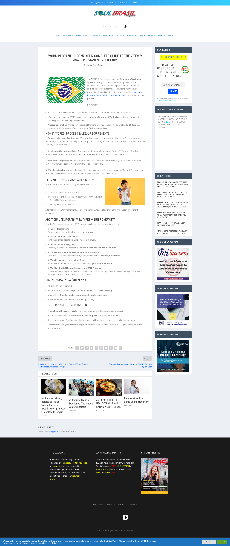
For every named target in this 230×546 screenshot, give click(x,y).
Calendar (133, 3)
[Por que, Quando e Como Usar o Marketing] (137, 386)
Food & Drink (107, 36)
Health (141, 36)
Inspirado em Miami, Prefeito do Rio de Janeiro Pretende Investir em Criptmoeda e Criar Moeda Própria (53, 405)
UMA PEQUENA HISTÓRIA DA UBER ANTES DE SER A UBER (171, 224)
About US (110, 3)
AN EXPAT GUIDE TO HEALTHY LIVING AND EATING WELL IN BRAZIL (108, 403)
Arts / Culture (67, 36)
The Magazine (95, 3)
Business (88, 65)
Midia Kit (122, 3)
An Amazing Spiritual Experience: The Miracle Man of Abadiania (81, 403)
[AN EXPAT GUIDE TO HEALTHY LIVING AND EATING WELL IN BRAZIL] (109, 387)
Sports (160, 36)
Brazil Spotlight (100, 65)
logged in (54, 431)
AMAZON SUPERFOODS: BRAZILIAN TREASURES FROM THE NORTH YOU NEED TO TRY (171, 215)
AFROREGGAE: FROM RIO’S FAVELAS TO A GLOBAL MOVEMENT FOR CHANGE (173, 232)
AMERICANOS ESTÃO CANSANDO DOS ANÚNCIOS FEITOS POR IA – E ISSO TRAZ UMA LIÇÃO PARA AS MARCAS (172, 204)
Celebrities (95, 36)
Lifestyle (150, 36)
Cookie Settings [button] (209, 542)
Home (58, 36)
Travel (169, 36)
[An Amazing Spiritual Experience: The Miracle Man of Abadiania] (81, 387)
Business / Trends (81, 36)
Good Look (130, 36)
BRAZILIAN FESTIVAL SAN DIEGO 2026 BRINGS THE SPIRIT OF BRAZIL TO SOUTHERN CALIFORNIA (172, 194)
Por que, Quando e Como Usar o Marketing (136, 400)
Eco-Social (119, 36)
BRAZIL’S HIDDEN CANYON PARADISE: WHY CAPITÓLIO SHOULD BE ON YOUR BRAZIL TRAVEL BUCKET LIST (172, 184)
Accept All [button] (222, 542)
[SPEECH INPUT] (121, 26)
